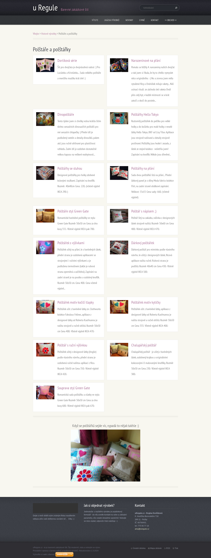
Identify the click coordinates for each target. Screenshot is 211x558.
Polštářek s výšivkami (70, 242)
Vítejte (95, 20)
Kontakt (155, 20)
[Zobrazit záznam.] (45, 65)
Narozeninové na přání (145, 60)
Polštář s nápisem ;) (143, 211)
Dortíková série (67, 60)
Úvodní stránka (139, 548)
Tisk (176, 548)
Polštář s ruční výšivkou (72, 345)
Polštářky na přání (142, 168)
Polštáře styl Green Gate (73, 211)
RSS (168, 548)
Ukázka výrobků (111, 20)
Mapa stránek (156, 548)
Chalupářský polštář (143, 345)
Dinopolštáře (65, 114)
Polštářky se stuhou (69, 168)
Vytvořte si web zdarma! (44, 554)
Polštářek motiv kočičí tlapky (75, 302)
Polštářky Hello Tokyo (144, 114)
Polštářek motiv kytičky (145, 302)
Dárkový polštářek (142, 242)
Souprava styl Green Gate (73, 388)
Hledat (175, 7)
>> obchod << (171, 20)
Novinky (129, 20)
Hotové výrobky (48, 33)
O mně (142, 20)
